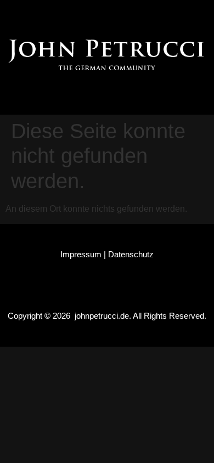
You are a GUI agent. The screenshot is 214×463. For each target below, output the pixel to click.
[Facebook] (55, 14)
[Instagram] (86, 14)
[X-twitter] (117, 14)
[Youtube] (148, 14)
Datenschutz (131, 254)
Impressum (81, 254)
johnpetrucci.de (102, 315)
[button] (107, 96)
